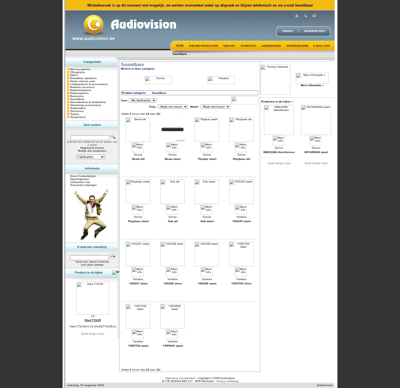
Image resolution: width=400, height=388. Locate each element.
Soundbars (180, 53)
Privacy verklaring (227, 381)
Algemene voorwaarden (180, 378)
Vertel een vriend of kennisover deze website (92, 263)
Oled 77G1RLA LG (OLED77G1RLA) (93, 326)
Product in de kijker (89, 272)
